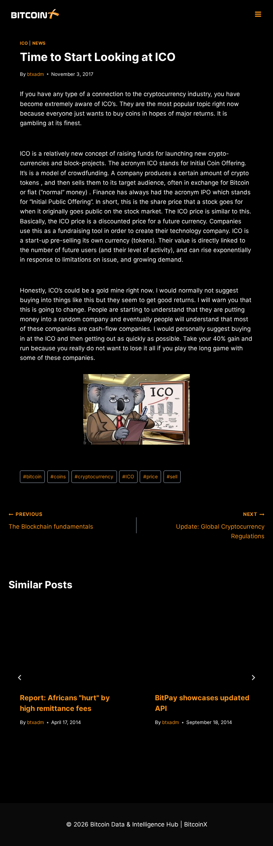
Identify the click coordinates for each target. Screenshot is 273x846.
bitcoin (32, 476)
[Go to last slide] (20, 677)
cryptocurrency (94, 476)
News (39, 43)
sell (172, 476)
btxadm (35, 74)
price (150, 476)
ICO (24, 43)
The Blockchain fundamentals (51, 520)
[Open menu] (257, 14)
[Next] (253, 677)
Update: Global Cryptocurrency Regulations (220, 525)
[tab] (122, 760)
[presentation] (69, 641)
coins (58, 476)
